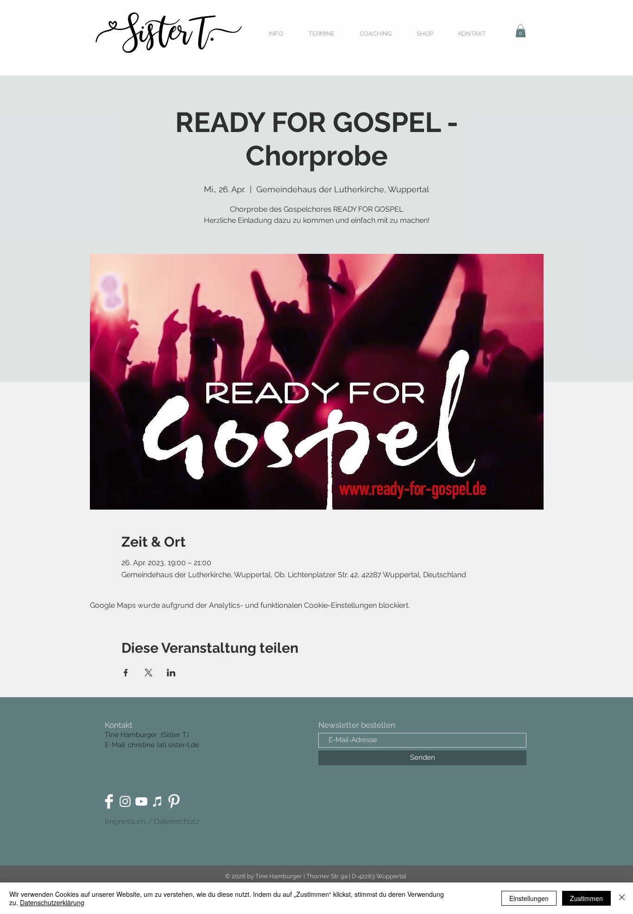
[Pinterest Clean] (173, 801)
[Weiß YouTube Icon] (141, 801)
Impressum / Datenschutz (152, 821)
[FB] (108, 801)
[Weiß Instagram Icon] (125, 801)
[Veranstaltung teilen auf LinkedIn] (171, 672)
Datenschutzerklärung (52, 902)
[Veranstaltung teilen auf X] (148, 672)
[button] (520, 31)
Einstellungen (529, 898)
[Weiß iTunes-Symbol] (157, 801)
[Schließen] (621, 898)
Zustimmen (586, 898)
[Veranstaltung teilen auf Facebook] (125, 672)
